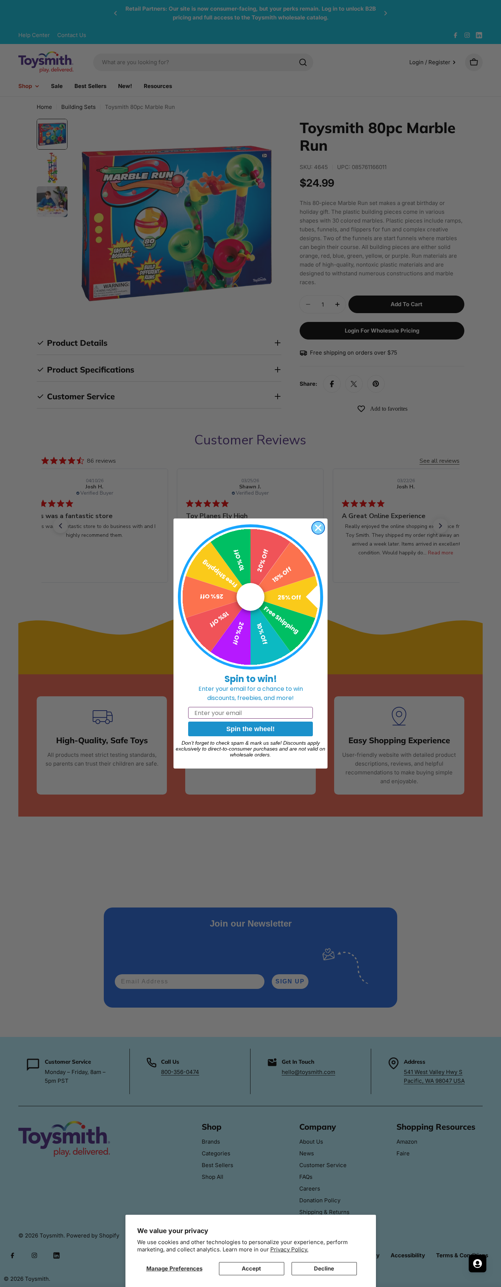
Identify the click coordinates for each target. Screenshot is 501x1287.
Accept (251, 1268)
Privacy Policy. (289, 1249)
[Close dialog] (318, 527)
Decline (324, 1268)
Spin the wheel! (250, 729)
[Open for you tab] (477, 1263)
